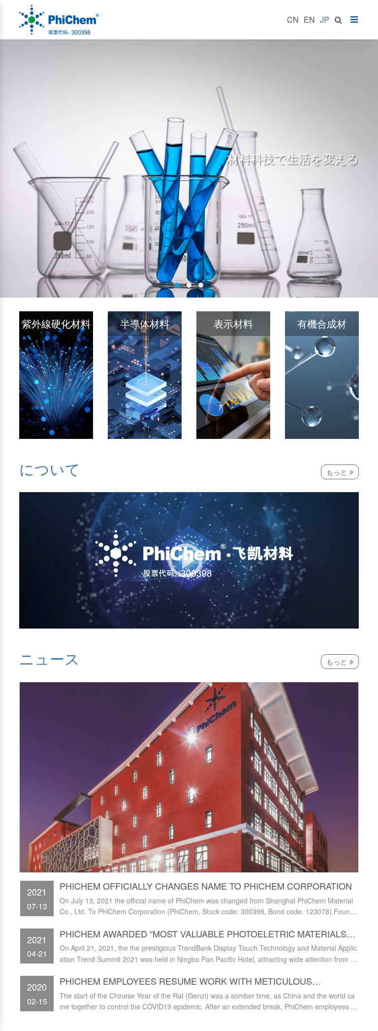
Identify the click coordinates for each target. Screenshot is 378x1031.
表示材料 (233, 323)
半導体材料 (144, 323)
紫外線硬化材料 (56, 323)
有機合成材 (321, 323)
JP (324, 19)
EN (309, 19)
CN (293, 19)
